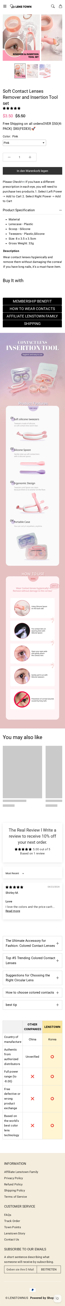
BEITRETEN (49, 1269)
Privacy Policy (13, 1178)
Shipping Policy (14, 1190)
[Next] (56, 37)
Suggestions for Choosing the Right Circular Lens (28, 977)
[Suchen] (53, 6)
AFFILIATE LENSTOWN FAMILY (32, 316)
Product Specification (19, 210)
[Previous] (7, 37)
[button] (6, 6)
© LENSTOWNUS (16, 1298)
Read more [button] (13, 911)
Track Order (12, 1221)
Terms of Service (15, 1196)
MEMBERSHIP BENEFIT (32, 301)
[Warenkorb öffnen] (60, 6)
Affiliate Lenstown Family (21, 1172)
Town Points (12, 1227)
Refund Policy (13, 1184)
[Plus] (30, 157)
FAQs (7, 1215)
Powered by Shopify (44, 1298)
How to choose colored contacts (30, 992)
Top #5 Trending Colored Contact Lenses (30, 960)
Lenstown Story (14, 1233)
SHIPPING (32, 324)
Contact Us (11, 1239)
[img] (14, 887)
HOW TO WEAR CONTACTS (32, 309)
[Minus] (9, 157)
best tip (11, 1005)
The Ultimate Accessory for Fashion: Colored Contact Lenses (30, 943)
